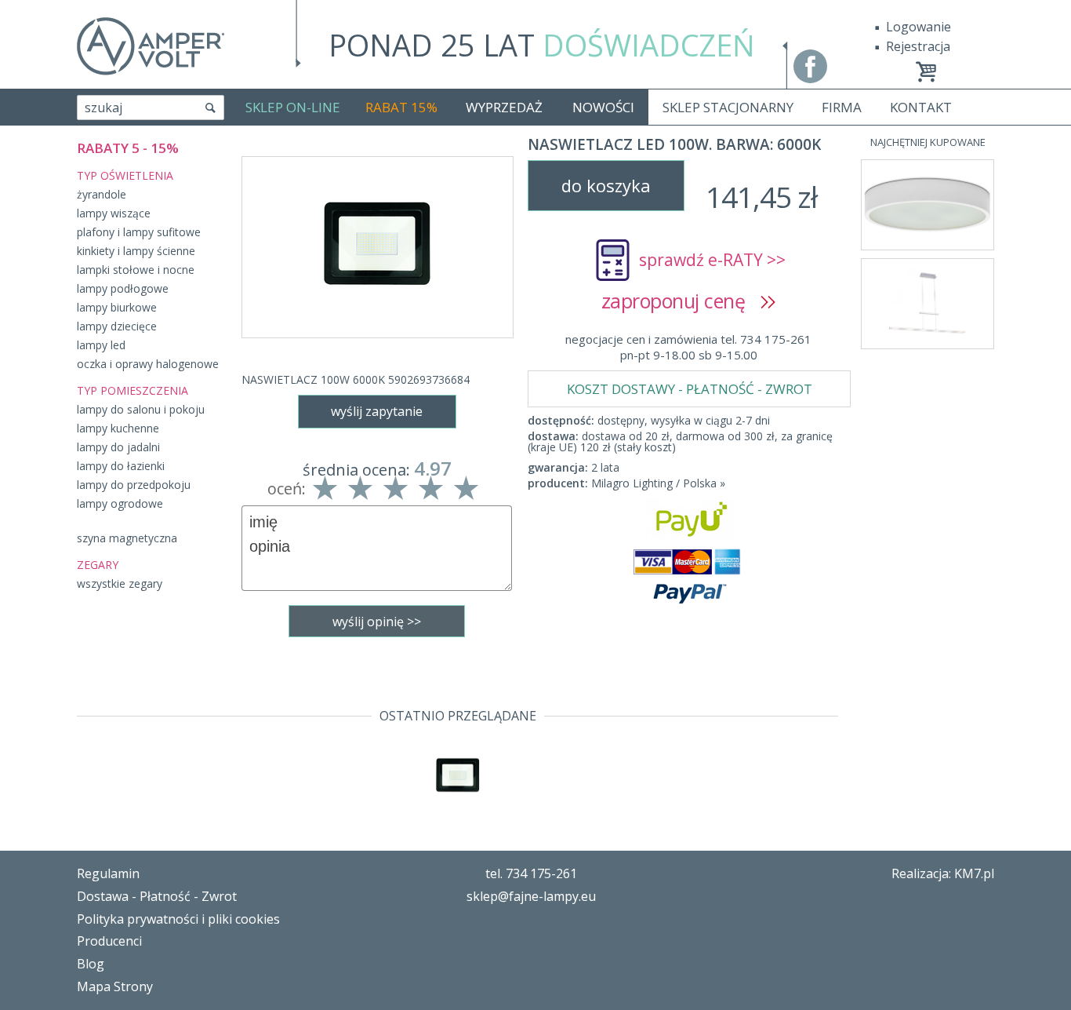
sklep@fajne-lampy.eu (531, 896)
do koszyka (606, 185)
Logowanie (918, 26)
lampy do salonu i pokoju (141, 409)
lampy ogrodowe (120, 503)
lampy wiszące (114, 213)
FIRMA (842, 107)
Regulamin (108, 873)
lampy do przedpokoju (134, 484)
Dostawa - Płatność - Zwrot (157, 896)
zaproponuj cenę (681, 300)
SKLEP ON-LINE (292, 107)
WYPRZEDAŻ (504, 107)
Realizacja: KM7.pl (942, 873)
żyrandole (101, 194)
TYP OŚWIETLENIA (125, 175)
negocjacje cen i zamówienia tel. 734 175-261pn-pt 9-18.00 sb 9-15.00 (688, 347)
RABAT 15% (401, 107)
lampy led (101, 344)
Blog (90, 963)
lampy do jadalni (118, 446)
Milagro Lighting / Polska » (658, 483)
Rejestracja (918, 46)
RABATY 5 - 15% (128, 148)
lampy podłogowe (123, 288)
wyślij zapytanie (377, 411)
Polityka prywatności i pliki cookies (178, 919)
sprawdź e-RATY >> (712, 260)
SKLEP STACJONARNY (728, 107)
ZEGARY (97, 564)
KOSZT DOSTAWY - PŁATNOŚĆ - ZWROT (689, 389)
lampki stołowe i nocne (135, 269)
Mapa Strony (115, 986)
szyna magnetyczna (127, 538)
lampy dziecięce (117, 326)
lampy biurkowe (117, 307)
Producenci (109, 941)
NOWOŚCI (603, 107)
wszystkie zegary (119, 583)
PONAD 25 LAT (542, 44)
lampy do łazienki (121, 465)
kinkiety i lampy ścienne (136, 250)
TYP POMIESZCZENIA (132, 390)
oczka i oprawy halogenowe (148, 363)
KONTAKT (921, 107)
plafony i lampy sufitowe (139, 231)
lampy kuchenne (118, 428)
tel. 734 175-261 (531, 873)
